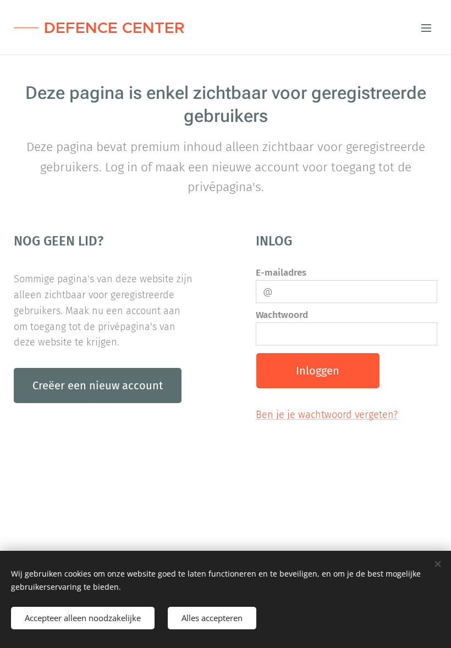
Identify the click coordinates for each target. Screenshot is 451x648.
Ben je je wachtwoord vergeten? (327, 415)
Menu (426, 27)
